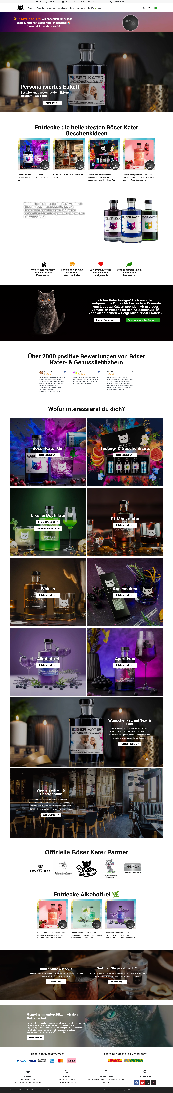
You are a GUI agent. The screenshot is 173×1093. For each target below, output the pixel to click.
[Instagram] (147, 1082)
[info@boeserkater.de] (89, 2)
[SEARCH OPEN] (144, 8)
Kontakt (67, 1076)
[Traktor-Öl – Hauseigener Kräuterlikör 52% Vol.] (69, 154)
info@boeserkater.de (98, 2)
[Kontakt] (66, 1071)
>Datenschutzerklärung (119, 1090)
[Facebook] (136, 1082)
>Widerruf (107, 1090)
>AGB (128, 1090)
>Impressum (135, 1090)
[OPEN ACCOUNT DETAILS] (149, 8)
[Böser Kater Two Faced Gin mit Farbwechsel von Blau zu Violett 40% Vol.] (34, 154)
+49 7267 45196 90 (119, 2)
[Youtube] (142, 1082)
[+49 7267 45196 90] (111, 2)
